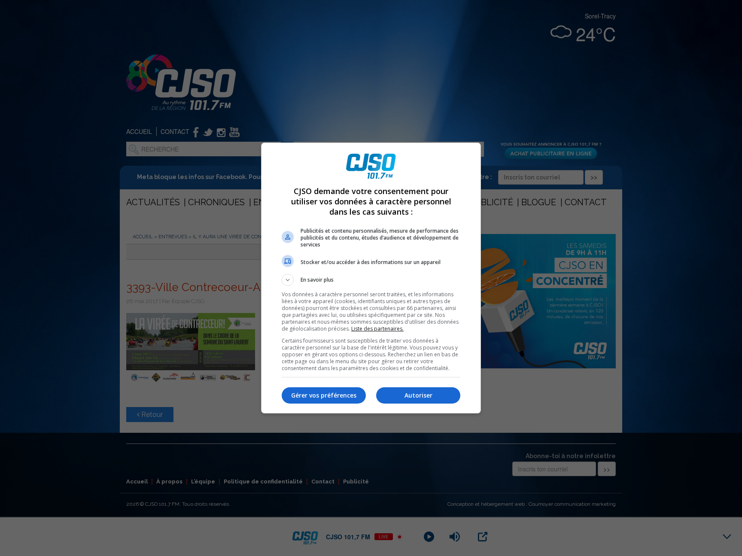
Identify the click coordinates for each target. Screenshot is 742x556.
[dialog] (371, 278)
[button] (371, 280)
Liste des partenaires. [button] (377, 328)
